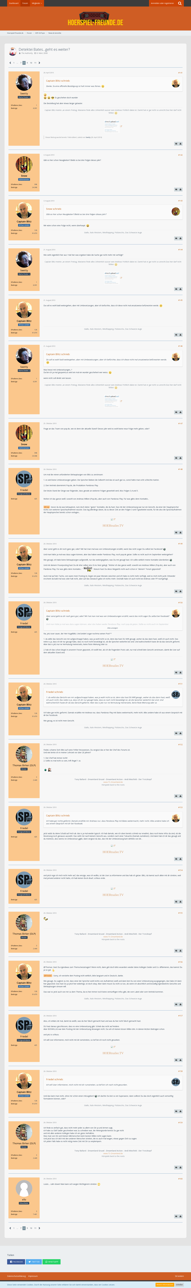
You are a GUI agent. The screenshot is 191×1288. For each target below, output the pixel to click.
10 (31, 63)
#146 (180, 346)
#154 (180, 870)
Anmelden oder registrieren (162, 3)
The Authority (27, 53)
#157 (180, 1015)
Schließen (179, 1285)
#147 (180, 423)
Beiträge (14, 108)
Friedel (48, 975)
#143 (180, 200)
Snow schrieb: (54, 208)
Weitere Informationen (165, 1285)
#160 (180, 1178)
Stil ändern (179, 1276)
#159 (180, 1122)
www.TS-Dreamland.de (113, 782)
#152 (180, 744)
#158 (180, 1071)
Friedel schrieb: (54, 691)
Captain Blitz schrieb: (58, 80)
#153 (180, 807)
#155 (180, 913)
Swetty (88, 137)
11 (35, 63)
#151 (180, 684)
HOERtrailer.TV (113, 525)
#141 (180, 72)
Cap (47, 507)
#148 (180, 469)
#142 (180, 155)
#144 (180, 249)
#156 (180, 962)
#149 (180, 543)
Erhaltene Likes (16, 105)
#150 (180, 602)
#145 (180, 300)
